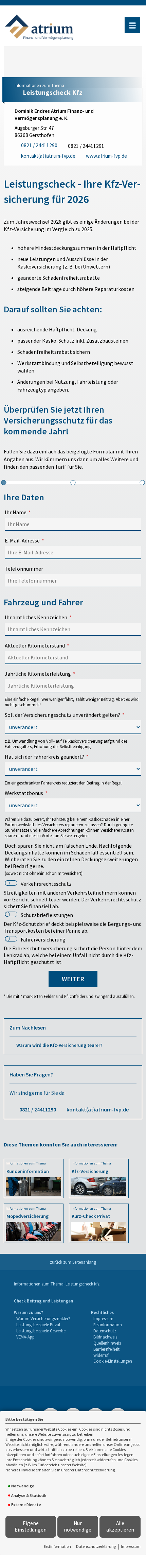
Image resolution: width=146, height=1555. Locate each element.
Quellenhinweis (107, 1343)
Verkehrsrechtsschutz (46, 883)
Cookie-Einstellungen (112, 1361)
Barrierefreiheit (106, 1349)
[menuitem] (43, 1301)
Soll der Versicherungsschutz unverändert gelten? (62, 714)
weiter (73, 979)
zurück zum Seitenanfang (73, 1262)
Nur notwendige (77, 1526)
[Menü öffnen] (132, 25)
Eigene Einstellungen (31, 1526)
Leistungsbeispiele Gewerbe (41, 1330)
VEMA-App (25, 1337)
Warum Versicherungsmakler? (43, 1318)
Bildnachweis (105, 1337)
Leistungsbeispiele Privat (38, 1324)
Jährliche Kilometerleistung (38, 673)
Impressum (131, 1546)
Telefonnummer (24, 568)
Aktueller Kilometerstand (35, 645)
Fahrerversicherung (43, 939)
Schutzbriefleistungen (47, 915)
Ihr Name (15, 512)
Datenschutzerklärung (96, 1546)
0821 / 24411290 (37, 1109)
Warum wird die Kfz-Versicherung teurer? (59, 1045)
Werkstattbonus (24, 793)
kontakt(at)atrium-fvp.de (98, 1109)
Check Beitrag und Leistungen (43, 1300)
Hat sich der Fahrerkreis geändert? (44, 756)
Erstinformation (57, 1546)
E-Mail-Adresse (22, 540)
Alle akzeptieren (120, 1526)
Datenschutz (104, 1330)
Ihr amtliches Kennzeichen (36, 617)
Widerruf (100, 1355)
